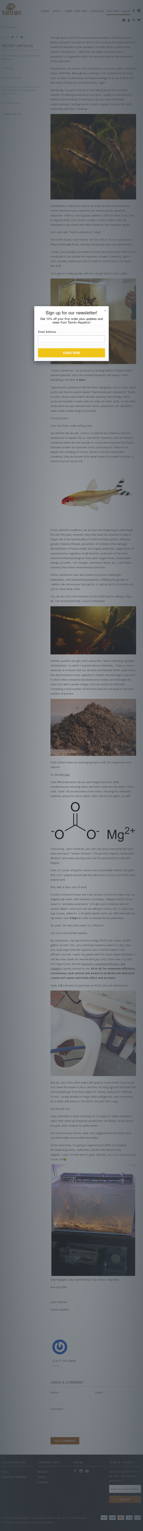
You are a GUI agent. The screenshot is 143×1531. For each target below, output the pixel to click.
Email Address (47, 332)
